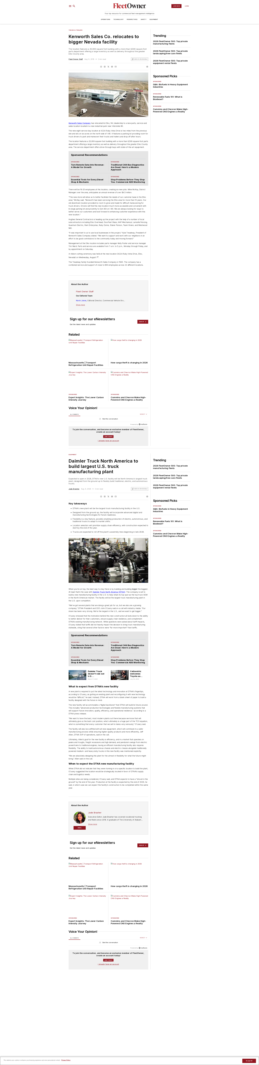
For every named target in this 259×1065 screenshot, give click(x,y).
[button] (70, 6)
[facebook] (101, 67)
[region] (108, 431)
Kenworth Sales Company (80, 123)
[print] (147, 67)
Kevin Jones (81, 312)
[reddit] (112, 67)
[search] (73, 6)
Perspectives (132, 19)
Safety (143, 19)
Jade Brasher (74, 500)
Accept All (249, 1061)
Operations (105, 19)
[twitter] (108, 67)
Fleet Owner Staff (76, 59)
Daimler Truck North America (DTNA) (109, 603)
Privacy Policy (65, 1060)
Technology (118, 19)
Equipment (154, 19)
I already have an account (108, 452)
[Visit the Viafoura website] (143, 435)
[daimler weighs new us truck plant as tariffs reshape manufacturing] (77, 690)
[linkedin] (105, 67)
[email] (116, 67)
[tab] (74, 425)
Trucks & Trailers (75, 30)
